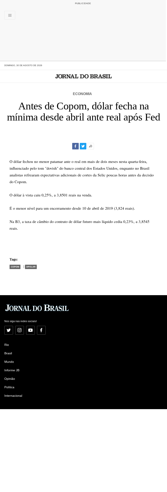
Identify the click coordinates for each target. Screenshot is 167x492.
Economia (82, 94)
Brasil (8, 353)
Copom (15, 267)
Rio (6, 344)
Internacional (13, 395)
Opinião (9, 378)
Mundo (9, 361)
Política (9, 387)
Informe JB (11, 370)
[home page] (83, 76)
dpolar (30, 267)
